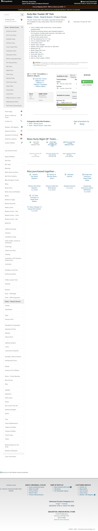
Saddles (7, 390)
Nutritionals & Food (11, 360)
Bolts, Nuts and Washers (12, 192)
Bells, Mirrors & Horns (11, 172)
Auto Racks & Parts (11, 150)
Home (29, 17)
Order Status (31, 3)
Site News (57, 489)
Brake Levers (9, 207)
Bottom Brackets (10, 203)
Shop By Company (11, 139)
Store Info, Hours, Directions (61, 519)
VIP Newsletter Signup (61, 491)
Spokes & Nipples (10, 409)
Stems (7, 413)
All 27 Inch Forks (11, 35)
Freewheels (8, 309)
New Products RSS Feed (62, 487)
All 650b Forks (10, 39)
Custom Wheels (10, 143)
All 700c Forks (10, 43)
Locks (7, 347)
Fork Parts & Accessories (14, 105)
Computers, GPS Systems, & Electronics (13, 259)
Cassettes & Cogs (10, 237)
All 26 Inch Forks (11, 31)
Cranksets (8, 264)
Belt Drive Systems (11, 176)
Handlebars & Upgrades (12, 325)
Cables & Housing (10, 229)
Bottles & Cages (10, 199)
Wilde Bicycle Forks (12, 101)
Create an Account (42, 3)
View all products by (81, 121)
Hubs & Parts (9, 337)
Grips (6, 315)
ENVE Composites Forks (13, 58)
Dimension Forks (11, 55)
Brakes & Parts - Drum (12, 215)
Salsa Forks (9, 86)
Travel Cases (9, 435)
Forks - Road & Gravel (12, 301)
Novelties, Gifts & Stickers (13, 356)
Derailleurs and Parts (11, 270)
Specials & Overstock (11, 135)
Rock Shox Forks (11, 82)
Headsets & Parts (10, 329)
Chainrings (8, 246)
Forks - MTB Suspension (12, 297)
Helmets (7, 333)
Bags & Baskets (10, 156)
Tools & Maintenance (11, 423)
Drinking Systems (10, 274)
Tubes (7, 439)
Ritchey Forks (10, 78)
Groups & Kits (9, 319)
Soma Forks (9, 90)
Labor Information (10, 456)
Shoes (7, 402)
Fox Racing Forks (11, 62)
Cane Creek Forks (11, 47)
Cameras (8, 233)
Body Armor (8, 188)
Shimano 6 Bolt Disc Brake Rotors (52, 187)
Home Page (8, 111)
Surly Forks (9, 94)
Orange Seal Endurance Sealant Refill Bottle (87, 188)
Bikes (6, 184)
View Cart (85, 1)
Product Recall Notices (36, 494)
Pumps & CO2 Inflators (12, 370)
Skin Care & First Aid (11, 405)
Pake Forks (9, 74)
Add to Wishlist (87, 85)
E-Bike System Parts (11, 280)
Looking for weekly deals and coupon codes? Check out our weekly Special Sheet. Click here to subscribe (49, 9)
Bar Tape (8, 164)
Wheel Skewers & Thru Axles (12, 446)
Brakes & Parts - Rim (11, 219)
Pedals (7, 366)
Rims (6, 384)
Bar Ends (8, 160)
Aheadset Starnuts (69, 186)
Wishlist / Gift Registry (12, 127)
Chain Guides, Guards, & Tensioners (12, 241)
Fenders (7, 290)
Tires (6, 419)
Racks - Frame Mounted (12, 376)
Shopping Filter (9, 19)
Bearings (7, 168)
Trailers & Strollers (10, 427)
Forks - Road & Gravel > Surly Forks (40, 125)
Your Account (83, 491)
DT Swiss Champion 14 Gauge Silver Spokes (34, 208)
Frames (7, 305)
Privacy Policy (33, 491)
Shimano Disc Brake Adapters (34, 187)
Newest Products (10, 131)
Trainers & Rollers (10, 431)
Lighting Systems (10, 343)
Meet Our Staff (33, 489)
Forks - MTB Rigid (10, 293)
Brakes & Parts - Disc (11, 211)
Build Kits (8, 223)
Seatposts (8, 394)
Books (7, 196)
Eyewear (7, 284)
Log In (24, 3)
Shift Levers (8, 398)
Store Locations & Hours (10, 116)
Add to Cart (88, 81)
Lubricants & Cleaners (12, 350)
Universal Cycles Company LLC (61, 501)
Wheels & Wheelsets (11, 451)
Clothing (7, 254)
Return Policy (33, 493)
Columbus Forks (11, 51)
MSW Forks (9, 70)
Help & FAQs (83, 489)
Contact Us (8, 121)
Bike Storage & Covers (12, 180)
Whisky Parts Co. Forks (13, 98)
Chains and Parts (10, 250)
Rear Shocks (9, 380)
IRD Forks (9, 66)
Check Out (93, 1)
